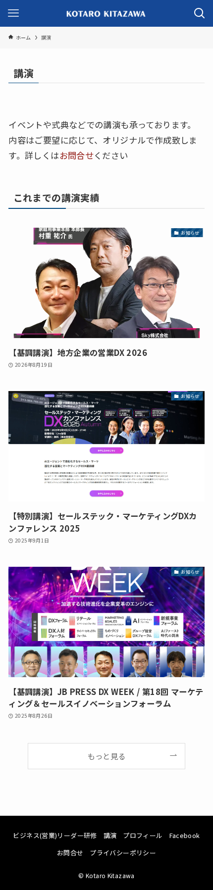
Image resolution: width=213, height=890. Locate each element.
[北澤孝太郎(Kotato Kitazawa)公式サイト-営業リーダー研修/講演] (106, 13)
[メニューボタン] (13, 13)
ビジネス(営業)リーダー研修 (55, 835)
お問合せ (76, 155)
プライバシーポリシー (123, 852)
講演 (110, 835)
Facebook (184, 835)
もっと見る (107, 755)
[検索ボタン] (199, 13)
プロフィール (142, 835)
